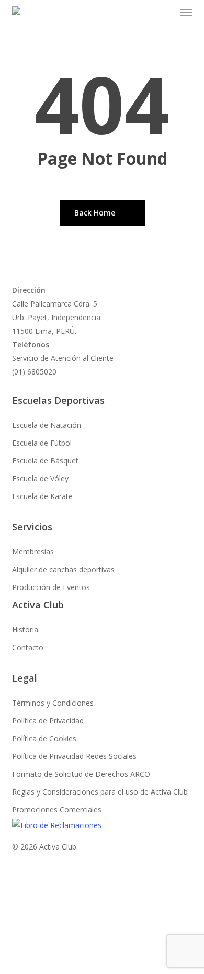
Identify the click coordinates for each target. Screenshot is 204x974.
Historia (25, 630)
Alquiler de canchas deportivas (63, 569)
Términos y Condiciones (53, 703)
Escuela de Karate (42, 496)
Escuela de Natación (46, 425)
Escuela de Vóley (40, 478)
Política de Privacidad (48, 721)
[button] (186, 12)
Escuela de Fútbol (42, 443)
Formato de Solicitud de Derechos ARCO (81, 774)
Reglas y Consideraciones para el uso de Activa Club (100, 792)
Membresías (33, 552)
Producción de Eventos (51, 587)
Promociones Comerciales (56, 809)
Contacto (27, 647)
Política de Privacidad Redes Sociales (74, 756)
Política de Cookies (44, 738)
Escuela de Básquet (45, 461)
